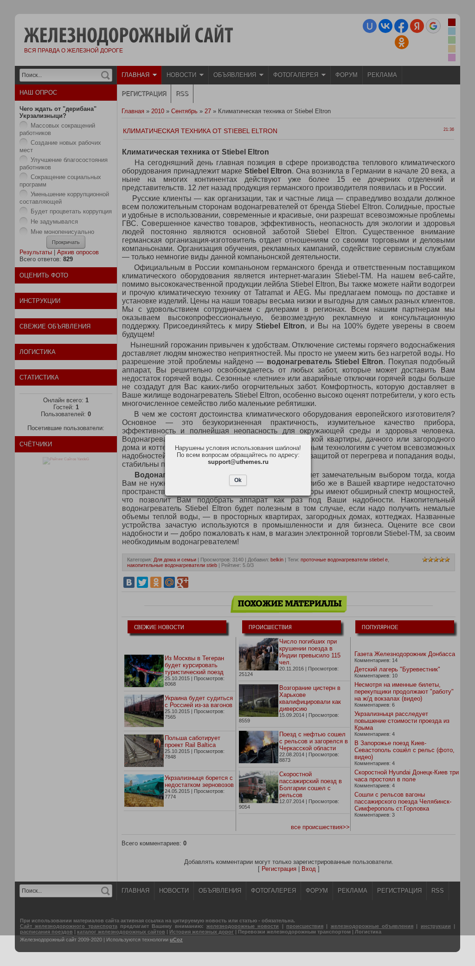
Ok (238, 480)
